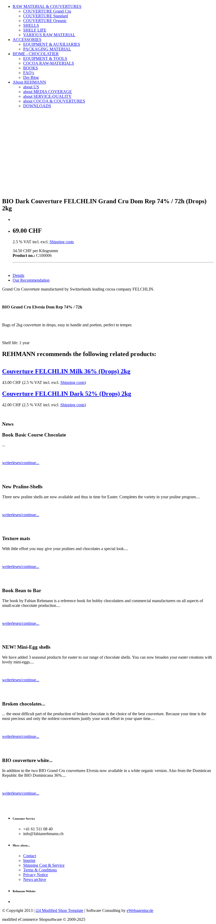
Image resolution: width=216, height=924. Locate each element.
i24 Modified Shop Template (59, 910)
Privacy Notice (35, 874)
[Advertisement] (108, 155)
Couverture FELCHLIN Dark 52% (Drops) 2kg (66, 393)
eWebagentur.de (140, 910)
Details (18, 275)
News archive (34, 879)
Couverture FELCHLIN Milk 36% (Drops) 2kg (66, 371)
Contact (29, 856)
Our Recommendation (31, 280)
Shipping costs (62, 242)
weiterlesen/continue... (20, 462)
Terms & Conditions (40, 870)
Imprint (29, 860)
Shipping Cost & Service (44, 865)
